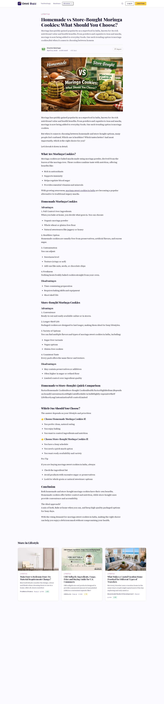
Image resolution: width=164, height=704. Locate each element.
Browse (67, 3)
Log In (129, 3)
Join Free (140, 3)
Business (57, 3)
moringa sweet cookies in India (80, 190)
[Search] (122, 4)
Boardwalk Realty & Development (121, 594)
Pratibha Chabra (26, 591)
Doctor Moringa (54, 48)
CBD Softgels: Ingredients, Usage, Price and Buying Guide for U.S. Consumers (80, 579)
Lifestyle (45, 14)
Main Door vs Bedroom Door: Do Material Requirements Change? (35, 578)
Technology (46, 3)
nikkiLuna (67, 594)
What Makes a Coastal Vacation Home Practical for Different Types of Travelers (125, 579)
